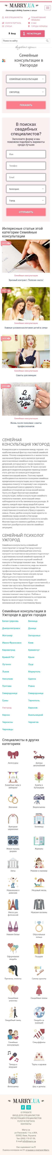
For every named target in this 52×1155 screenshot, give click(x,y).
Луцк (31, 664)
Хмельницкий (35, 715)
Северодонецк (9, 693)
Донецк (32, 628)
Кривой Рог (8, 657)
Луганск (6, 664)
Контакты (26, 1124)
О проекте (26, 1112)
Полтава (6, 686)
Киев (30, 642)
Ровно (31, 686)
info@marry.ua (29, 1141)
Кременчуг (34, 650)
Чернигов (33, 722)
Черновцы (7, 729)
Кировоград (8, 650)
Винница (32, 621)
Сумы (5, 700)
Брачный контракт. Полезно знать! (26, 279)
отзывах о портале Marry (37, 1150)
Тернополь (34, 700)
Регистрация (34, 33)
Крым (31, 657)
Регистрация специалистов (26, 1118)
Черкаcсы (7, 722)
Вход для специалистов (26, 1115)
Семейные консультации (26, 275)
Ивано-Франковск (12, 642)
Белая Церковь (10, 621)
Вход (13, 33)
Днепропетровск (11, 628)
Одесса (32, 678)
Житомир (7, 635)
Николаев (7, 678)
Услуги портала (26, 1121)
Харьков (32, 707)
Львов (5, 671)
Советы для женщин (26, 375)
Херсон (6, 715)
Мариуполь (34, 671)
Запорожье (34, 635)
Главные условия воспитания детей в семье (26, 327)
